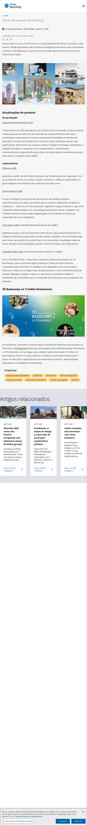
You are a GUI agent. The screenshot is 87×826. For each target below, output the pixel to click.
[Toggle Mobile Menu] (83, 6)
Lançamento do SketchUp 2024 (17, 122)
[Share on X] (7, 39)
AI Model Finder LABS (12, 251)
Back (6, 15)
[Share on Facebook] (3, 39)
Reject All (78, 821)
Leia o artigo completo (10, 469)
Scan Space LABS (10, 225)
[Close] (83, 811)
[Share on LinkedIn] (11, 39)
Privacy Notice (36, 816)
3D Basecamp (21, 348)
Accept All (62, 821)
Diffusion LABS (9, 168)
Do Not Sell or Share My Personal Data (19, 821)
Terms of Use (20, 816)
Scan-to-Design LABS (12, 191)
